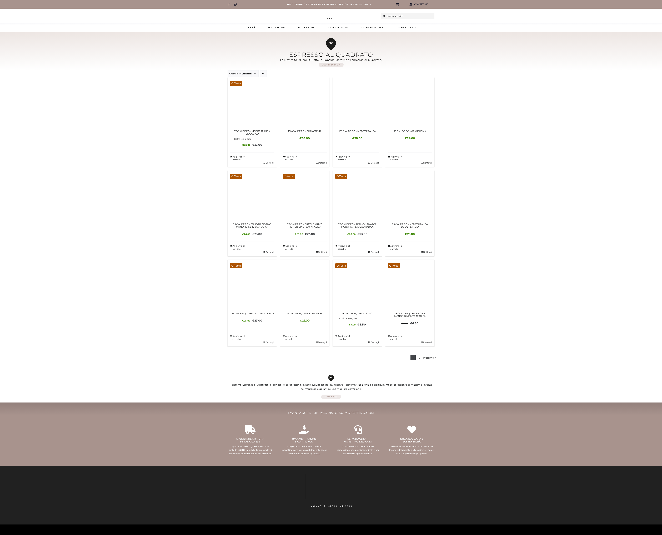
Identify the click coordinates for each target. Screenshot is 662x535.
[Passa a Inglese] (433, 4)
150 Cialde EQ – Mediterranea (357, 131)
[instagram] (235, 4)
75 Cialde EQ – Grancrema (410, 131)
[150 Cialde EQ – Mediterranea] (357, 101)
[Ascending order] (263, 73)
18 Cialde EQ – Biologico (357, 313)
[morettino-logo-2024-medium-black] (331, 14)
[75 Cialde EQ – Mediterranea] (304, 284)
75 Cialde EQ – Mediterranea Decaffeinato (410, 225)
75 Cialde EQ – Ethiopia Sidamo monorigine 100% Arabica (252, 225)
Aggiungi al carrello (239, 158)
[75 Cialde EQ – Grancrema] (409, 101)
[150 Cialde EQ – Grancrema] (304, 101)
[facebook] (229, 4)
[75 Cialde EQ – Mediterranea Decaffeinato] (409, 195)
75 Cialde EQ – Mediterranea (305, 313)
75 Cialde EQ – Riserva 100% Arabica (252, 313)
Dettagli (269, 162)
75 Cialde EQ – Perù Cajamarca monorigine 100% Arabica (357, 225)
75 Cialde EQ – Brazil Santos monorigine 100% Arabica (304, 225)
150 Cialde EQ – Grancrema (304, 131)
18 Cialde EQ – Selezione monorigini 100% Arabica (410, 315)
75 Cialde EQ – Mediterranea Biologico (252, 132)
